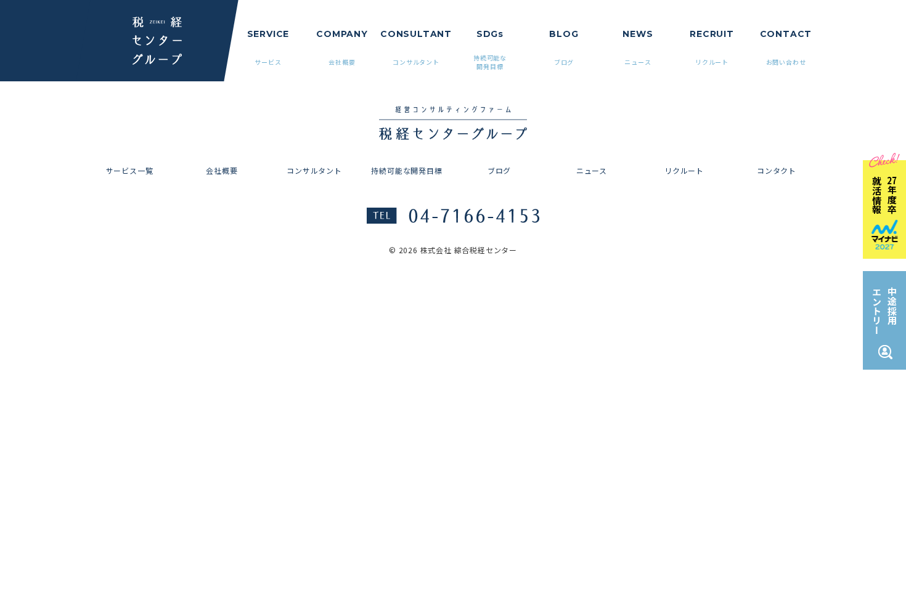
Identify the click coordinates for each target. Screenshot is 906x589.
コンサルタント (314, 170)
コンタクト (776, 170)
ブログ (499, 170)
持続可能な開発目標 (406, 170)
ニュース (591, 170)
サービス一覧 (129, 170)
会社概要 (221, 170)
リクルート (684, 170)
